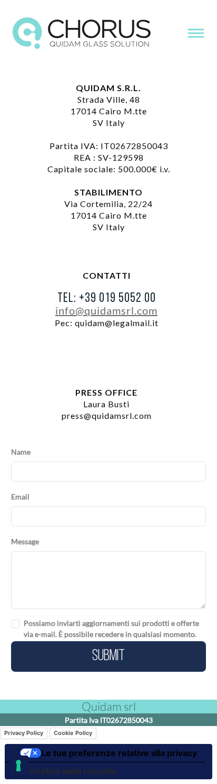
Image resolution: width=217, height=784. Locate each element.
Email (20, 496)
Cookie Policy (73, 733)
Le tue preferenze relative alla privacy (119, 753)
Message (25, 541)
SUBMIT (108, 656)
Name (21, 451)
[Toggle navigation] (195, 33)
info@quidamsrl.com (106, 310)
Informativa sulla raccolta (64, 771)
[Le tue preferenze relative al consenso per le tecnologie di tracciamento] (18, 766)
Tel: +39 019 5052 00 (106, 298)
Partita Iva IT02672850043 (109, 720)
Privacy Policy (23, 733)
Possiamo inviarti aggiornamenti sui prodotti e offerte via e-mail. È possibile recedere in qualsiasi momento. (111, 629)
